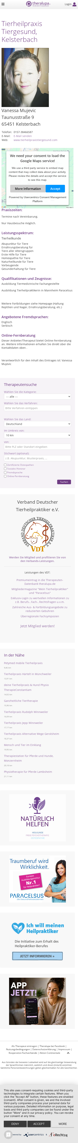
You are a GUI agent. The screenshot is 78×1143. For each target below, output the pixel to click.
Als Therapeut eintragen (24, 1046)
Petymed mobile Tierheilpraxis (23, 663)
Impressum (64, 1049)
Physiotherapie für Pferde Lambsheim (28, 772)
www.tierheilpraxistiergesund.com (35, 140)
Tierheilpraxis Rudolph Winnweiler (26, 712)
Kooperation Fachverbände (23, 1052)
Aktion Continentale (50, 1052)
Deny (15, 1124)
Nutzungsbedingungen (18, 1049)
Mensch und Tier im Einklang (22, 745)
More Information (28, 189)
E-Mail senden (23, 136)
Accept (55, 189)
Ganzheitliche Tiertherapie (21, 701)
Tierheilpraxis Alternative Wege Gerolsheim (31, 734)
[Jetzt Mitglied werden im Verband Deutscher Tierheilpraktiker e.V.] (37, 534)
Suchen (64, 481)
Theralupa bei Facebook (52, 1046)
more (63, 1124)
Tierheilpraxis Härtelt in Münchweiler (27, 674)
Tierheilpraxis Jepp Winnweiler (23, 723)
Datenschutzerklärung (44, 1049)
